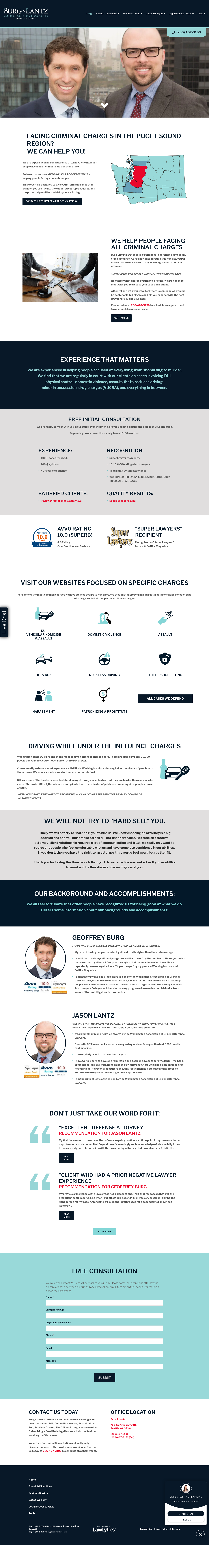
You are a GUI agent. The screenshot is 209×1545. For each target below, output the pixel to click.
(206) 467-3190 (188, 32)
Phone (50, 1335)
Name (50, 1297)
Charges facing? (55, 1309)
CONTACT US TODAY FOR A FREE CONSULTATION (52, 201)
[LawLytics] (104, 1529)
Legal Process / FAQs (180, 13)
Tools (200, 13)
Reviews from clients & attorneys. (61, 500)
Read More (67, 1158)
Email (49, 1348)
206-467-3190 (140, 305)
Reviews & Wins (131, 13)
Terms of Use (146, 1529)
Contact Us (121, 318)
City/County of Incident (59, 1322)
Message (51, 1360)
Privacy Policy (161, 1529)
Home (89, 13)
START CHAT (186, 1513)
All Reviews (104, 1231)
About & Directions (106, 13)
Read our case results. (122, 500)
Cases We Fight (154, 13)
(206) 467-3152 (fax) (122, 1437)
